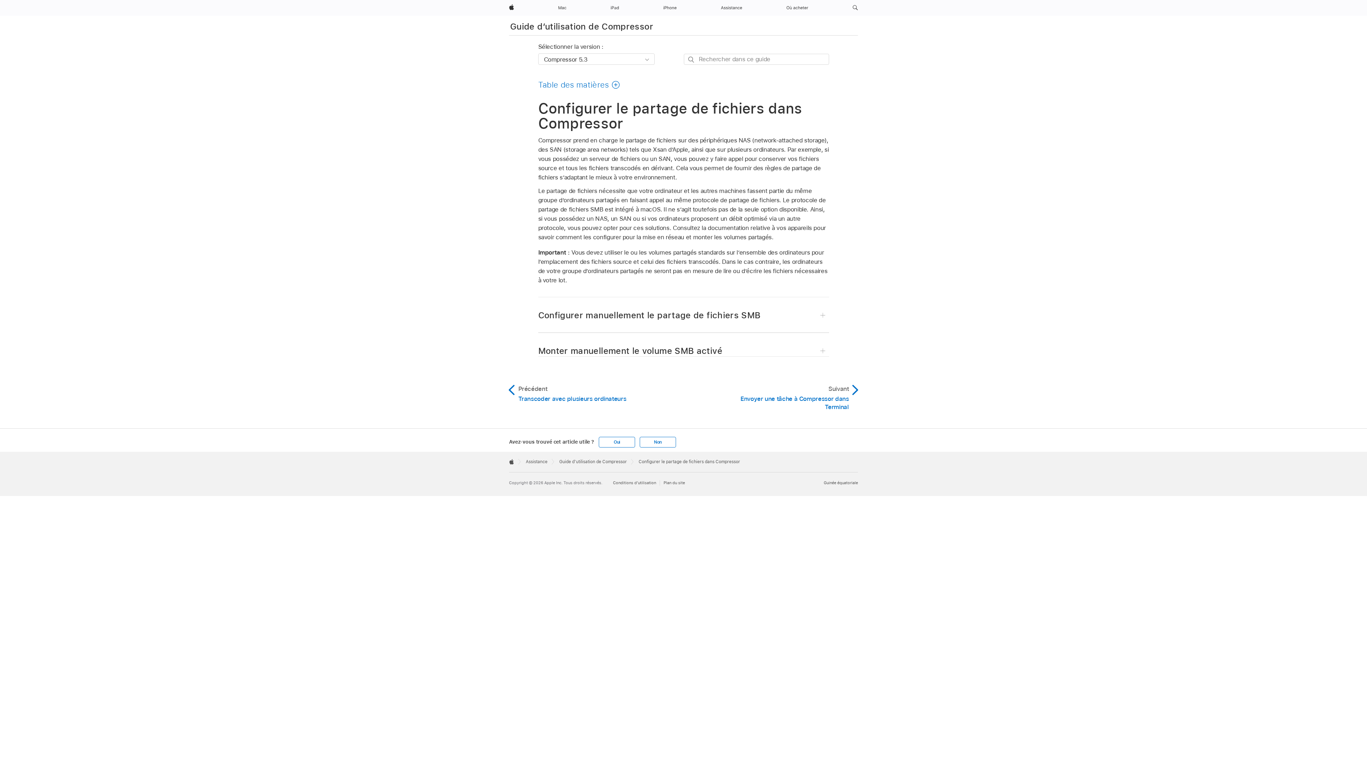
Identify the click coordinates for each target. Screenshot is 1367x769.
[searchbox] (756, 59)
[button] (855, 8)
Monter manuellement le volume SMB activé (630, 351)
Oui (617, 442)
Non (658, 442)
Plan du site (674, 482)
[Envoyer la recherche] (691, 59)
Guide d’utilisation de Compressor (581, 26)
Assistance (537, 461)
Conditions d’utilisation (634, 482)
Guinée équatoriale (841, 482)
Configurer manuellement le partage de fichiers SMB (649, 315)
